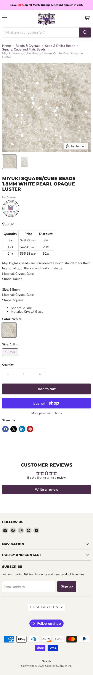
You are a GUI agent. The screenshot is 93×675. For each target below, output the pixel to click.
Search (46, 661)
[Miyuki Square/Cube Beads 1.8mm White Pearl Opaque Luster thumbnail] (9, 162)
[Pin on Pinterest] (30, 429)
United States (44, 607)
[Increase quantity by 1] (39, 374)
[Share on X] (13, 429)
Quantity (8, 364)
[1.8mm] (10, 357)
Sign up (67, 586)
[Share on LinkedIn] (22, 429)
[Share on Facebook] (5, 429)
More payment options (46, 413)
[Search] (85, 32)
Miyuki (11, 197)
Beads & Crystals (28, 46)
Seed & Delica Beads (60, 46)
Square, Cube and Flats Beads (24, 49)
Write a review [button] (46, 489)
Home (6, 46)
